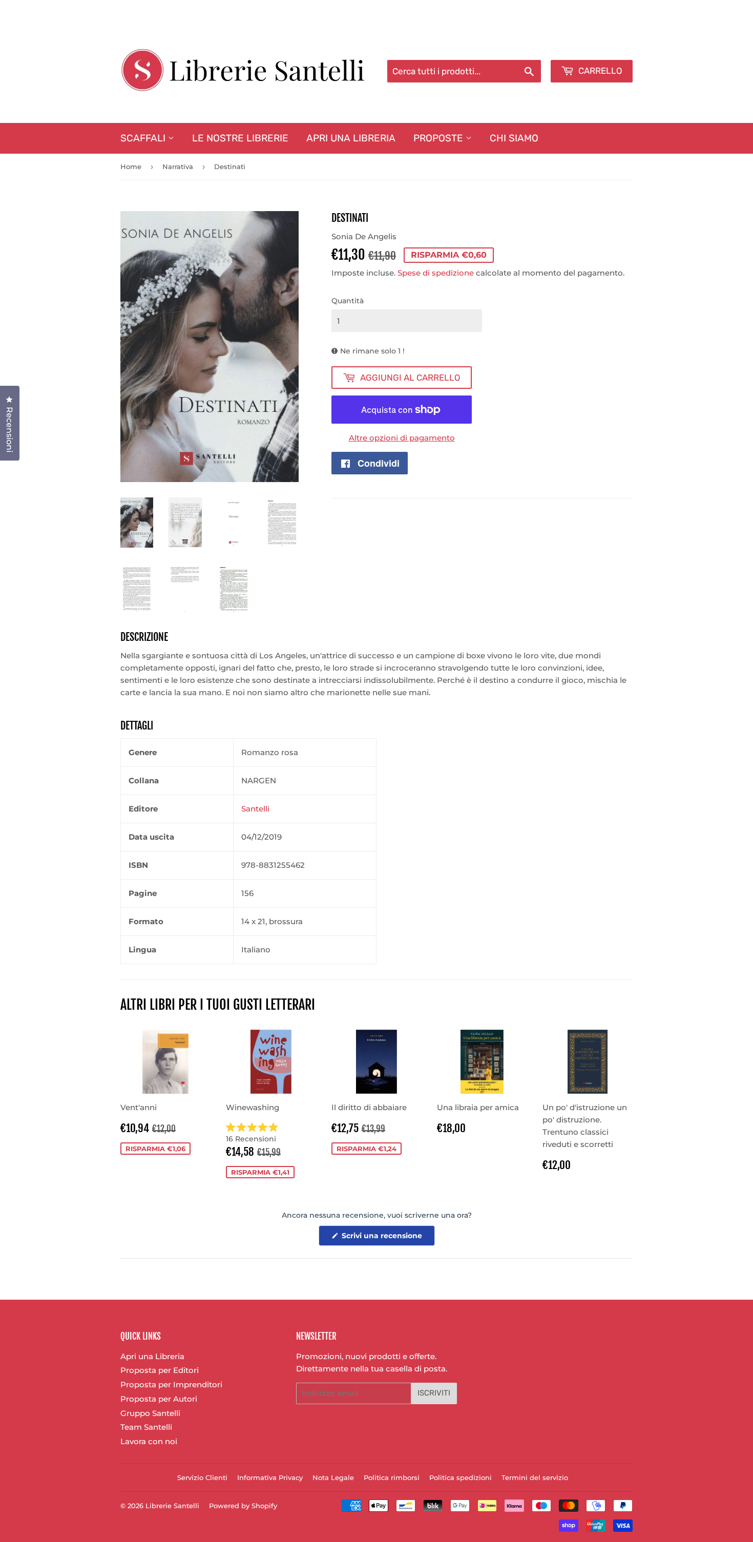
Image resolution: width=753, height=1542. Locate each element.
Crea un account (603, 47)
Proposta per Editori (159, 1370)
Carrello (599, 71)
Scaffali (144, 138)
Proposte (439, 138)
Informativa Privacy (270, 1477)
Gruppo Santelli (150, 1413)
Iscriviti (433, 1393)
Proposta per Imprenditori (171, 1384)
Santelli (255, 809)
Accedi (549, 47)
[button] (271, 1133)
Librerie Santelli (172, 1506)
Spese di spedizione (436, 273)
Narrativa (177, 166)
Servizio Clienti (202, 1477)
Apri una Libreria (350, 138)
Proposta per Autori (158, 1399)
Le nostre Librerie (240, 138)
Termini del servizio (534, 1477)
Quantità (347, 300)
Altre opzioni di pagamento (402, 438)
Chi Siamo (514, 138)
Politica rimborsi (392, 1477)
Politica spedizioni (460, 1477)
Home (130, 166)
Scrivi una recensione (387, 1238)
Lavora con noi (148, 1441)
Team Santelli (146, 1427)
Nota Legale (333, 1477)
